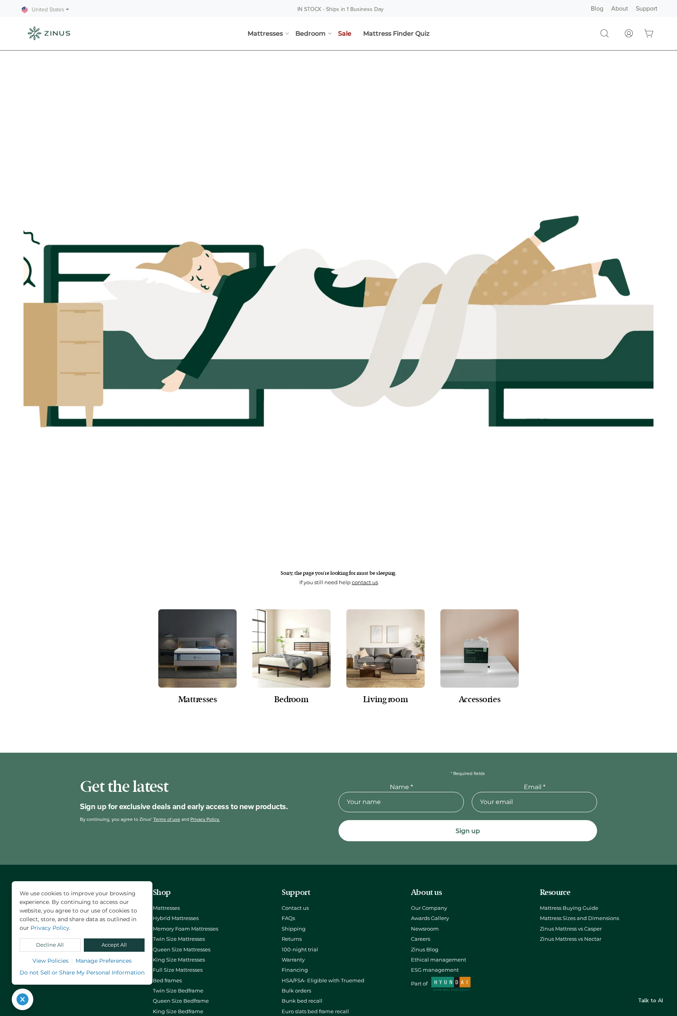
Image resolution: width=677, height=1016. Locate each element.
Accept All (114, 945)
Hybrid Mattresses (176, 918)
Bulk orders (296, 991)
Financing (295, 970)
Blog (597, 9)
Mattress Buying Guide (569, 908)
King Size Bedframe (178, 1011)
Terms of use (166, 819)
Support (646, 9)
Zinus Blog (424, 950)
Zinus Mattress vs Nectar (570, 939)
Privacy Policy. (205, 819)
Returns (292, 939)
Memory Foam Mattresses (185, 929)
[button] (604, 33)
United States (50, 9)
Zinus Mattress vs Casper (571, 929)
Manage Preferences (104, 960)
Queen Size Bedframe (181, 1001)
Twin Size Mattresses (179, 939)
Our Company (429, 908)
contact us (365, 582)
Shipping (294, 929)
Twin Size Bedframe (178, 991)
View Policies (51, 960)
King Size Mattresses (179, 960)
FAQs (288, 918)
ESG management (435, 970)
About (619, 9)
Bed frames (167, 980)
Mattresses (166, 908)
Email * (534, 787)
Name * (401, 787)
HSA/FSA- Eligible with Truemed (323, 980)
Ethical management (438, 960)
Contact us (295, 908)
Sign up (468, 831)
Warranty (293, 960)
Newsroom (425, 929)
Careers (420, 939)
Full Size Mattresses (178, 970)
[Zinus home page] (49, 33)
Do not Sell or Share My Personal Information (82, 972)
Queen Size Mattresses (181, 950)
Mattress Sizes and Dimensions (579, 918)
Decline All (50, 945)
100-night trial (300, 950)
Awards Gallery (430, 918)
